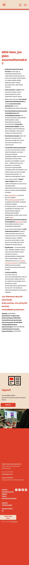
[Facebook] (19, 490)
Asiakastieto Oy (13, 195)
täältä (11, 217)
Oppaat (8, 405)
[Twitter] (22, 490)
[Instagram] (16, 490)
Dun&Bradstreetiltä (13, 200)
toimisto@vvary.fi (7, 474)
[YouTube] (26, 490)
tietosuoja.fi (19, 222)
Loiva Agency (14, 521)
